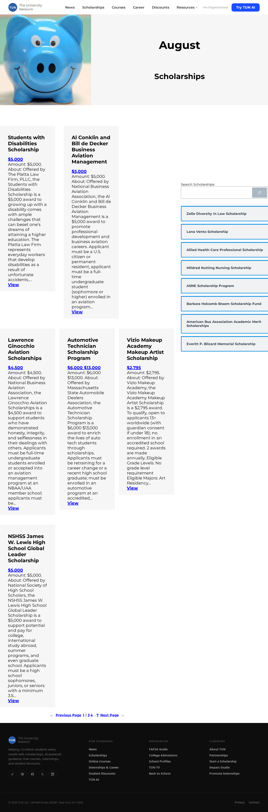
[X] (42, 774)
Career (138, 7)
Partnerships (218, 755)
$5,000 (15, 159)
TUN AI (94, 779)
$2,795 (134, 367)
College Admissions (163, 755)
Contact (254, 802)
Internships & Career (104, 767)
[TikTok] (12, 774)
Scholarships (93, 7)
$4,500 (15, 367)
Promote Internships (224, 773)
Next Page (112, 715)
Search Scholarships (197, 184)
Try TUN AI (245, 7)
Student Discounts (102, 773)
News (70, 7)
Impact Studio (219, 767)
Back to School (159, 773)
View (13, 284)
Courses (118, 7)
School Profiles (160, 761)
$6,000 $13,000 (84, 367)
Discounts (160, 7)
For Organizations (215, 7)
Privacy (240, 802)
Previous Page (65, 715)
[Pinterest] (22, 774)
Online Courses (100, 761)
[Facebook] (32, 774)
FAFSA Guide (158, 749)
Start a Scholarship (223, 761)
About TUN (217, 749)
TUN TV (154, 767)
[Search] (259, 192)
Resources (187, 7)
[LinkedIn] (53, 774)
